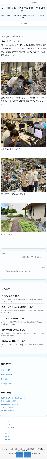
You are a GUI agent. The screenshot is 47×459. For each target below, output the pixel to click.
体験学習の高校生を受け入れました (13, 398)
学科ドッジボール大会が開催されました (18, 307)
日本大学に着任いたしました (13, 330)
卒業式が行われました (11, 296)
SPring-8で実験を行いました (14, 341)
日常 (18, 41)
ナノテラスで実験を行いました (14, 318)
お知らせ (5, 370)
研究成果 (6, 384)
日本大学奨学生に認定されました (12, 401)
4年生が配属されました (9, 410)
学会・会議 (6, 374)
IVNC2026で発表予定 (9, 407)
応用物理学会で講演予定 (9, 404)
